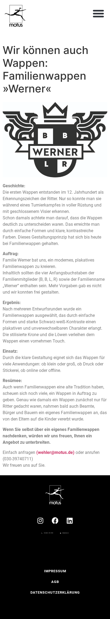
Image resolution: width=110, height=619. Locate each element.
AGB (55, 582)
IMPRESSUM (55, 571)
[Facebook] (55, 520)
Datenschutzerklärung (55, 592)
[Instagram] (40, 520)
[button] (98, 13)
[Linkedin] (69, 520)
